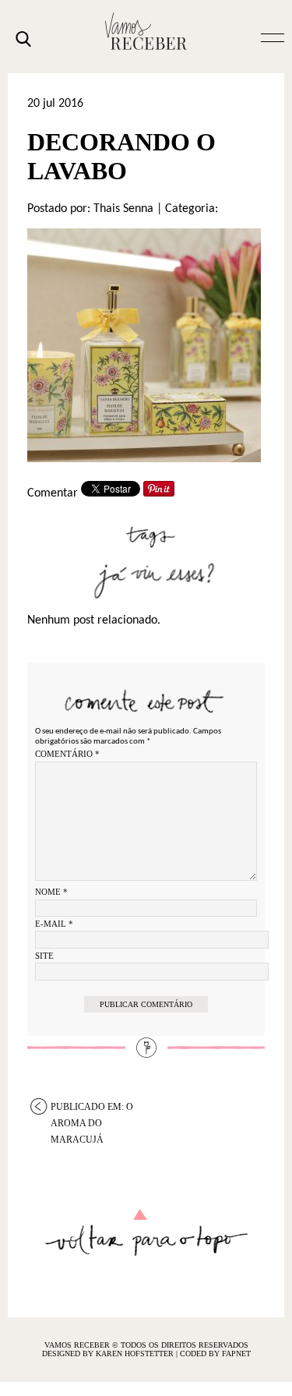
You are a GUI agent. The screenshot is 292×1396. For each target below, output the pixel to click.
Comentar (52, 493)
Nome (51, 891)
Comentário (67, 753)
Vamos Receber (146, 31)
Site (44, 955)
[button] (272, 36)
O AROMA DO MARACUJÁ (92, 1108)
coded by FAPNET (215, 1353)
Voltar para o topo (146, 1232)
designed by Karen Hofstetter (109, 1353)
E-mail (54, 923)
